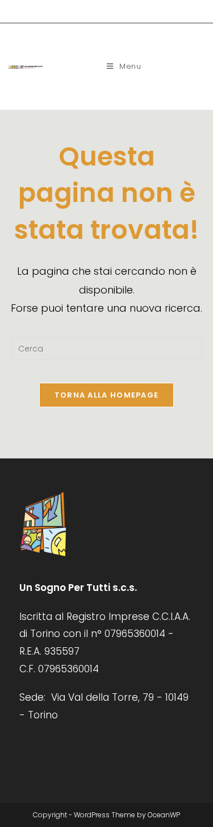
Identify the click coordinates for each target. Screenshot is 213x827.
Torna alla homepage (107, 395)
